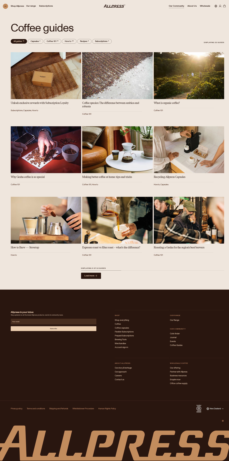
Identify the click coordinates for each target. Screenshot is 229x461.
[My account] (220, 6)
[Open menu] (5, 6)
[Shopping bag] (224, 6)
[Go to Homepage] (114, 6)
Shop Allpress (17, 6)
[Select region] (216, 6)
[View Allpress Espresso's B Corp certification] (199, 409)
